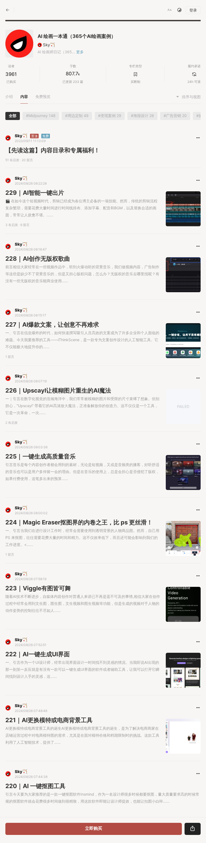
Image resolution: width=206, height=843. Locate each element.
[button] (169, 10)
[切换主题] (179, 10)
